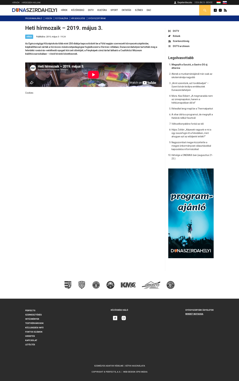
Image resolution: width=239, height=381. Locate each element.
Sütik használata (135, 366)
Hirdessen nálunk (31, 2)
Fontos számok (33, 332)
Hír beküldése (78, 18)
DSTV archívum (181, 46)
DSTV (176, 31)
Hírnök (16, 2)
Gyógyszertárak (97, 18)
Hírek (29, 37)
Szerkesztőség (181, 41)
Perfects (30, 310)
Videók (48, 18)
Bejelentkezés (185, 2)
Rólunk (176, 36)
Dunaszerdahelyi (215, 10)
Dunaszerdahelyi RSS (225, 10)
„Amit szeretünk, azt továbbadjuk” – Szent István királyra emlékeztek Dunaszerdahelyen (190, 86)
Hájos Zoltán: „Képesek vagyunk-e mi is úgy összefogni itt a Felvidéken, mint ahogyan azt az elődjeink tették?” (191, 133)
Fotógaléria (61, 18)
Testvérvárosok (34, 323)
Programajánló (33, 18)
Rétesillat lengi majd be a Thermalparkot (192, 108)
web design (129, 372)
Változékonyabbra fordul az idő (188, 123)
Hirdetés (30, 336)
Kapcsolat (31, 340)
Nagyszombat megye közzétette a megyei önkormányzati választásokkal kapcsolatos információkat (191, 146)
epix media (141, 372)
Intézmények (32, 319)
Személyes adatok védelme (108, 366)
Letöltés (30, 344)
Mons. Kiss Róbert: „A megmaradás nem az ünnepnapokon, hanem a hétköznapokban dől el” (192, 99)
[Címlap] (34, 10)
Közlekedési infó (34, 328)
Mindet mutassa (194, 314)
